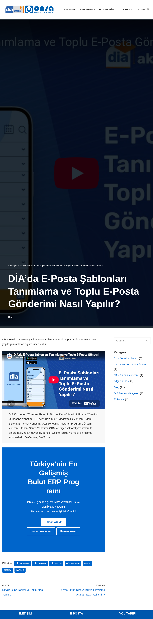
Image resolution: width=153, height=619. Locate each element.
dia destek (40, 563)
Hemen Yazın (68, 531)
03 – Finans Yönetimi (126, 375)
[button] (94, 9)
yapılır (20, 570)
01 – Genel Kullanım (126, 358)
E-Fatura (119, 399)
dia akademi (22, 563)
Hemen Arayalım (40, 531)
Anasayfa (12, 265)
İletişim (140, 9)
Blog (10, 317)
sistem (8, 570)
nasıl (87, 563)
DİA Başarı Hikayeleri (126, 393)
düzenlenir (73, 563)
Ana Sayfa (70, 9)
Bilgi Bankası (121, 381)
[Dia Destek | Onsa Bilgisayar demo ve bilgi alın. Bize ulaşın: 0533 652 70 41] (28, 9)
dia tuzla (56, 563)
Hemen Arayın (53, 521)
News (22, 265)
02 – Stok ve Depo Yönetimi (130, 364)
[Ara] (148, 9)
